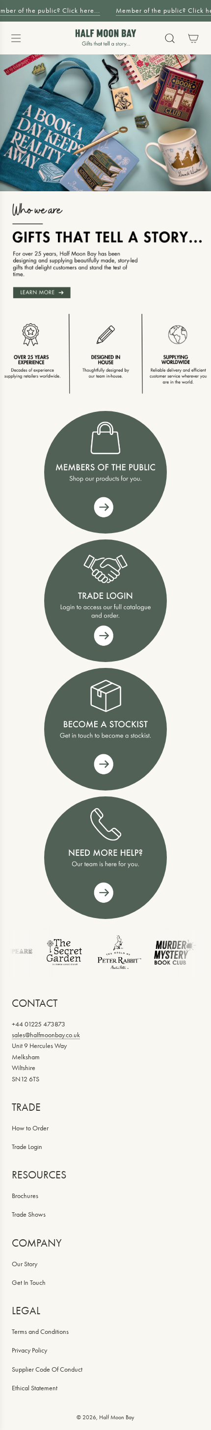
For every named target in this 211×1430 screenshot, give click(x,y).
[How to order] (105, 729)
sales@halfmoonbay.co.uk (46, 1035)
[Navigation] (15, 38)
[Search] (170, 38)
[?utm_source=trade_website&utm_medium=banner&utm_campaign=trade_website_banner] (105, 472)
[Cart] (193, 38)
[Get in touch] (105, 857)
